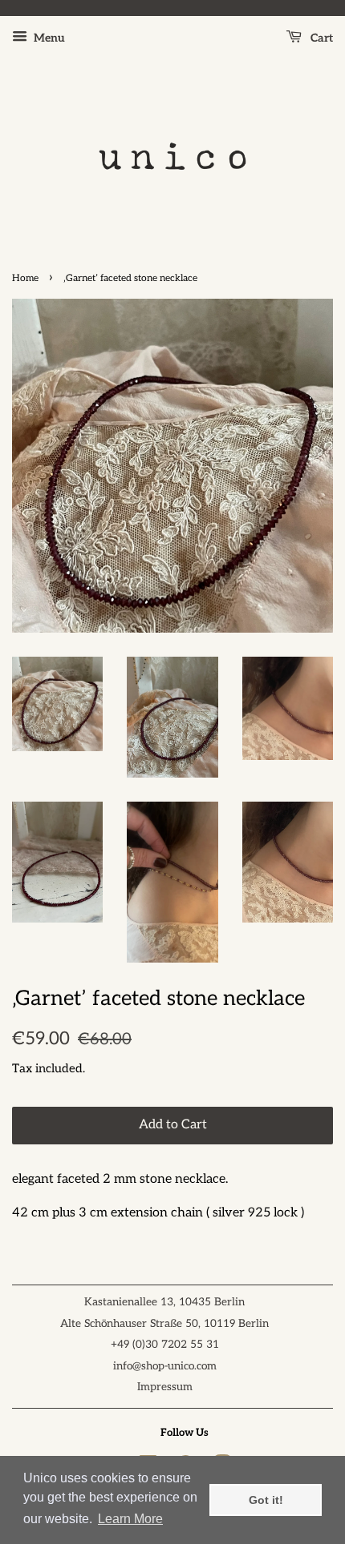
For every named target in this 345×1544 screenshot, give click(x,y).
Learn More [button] (130, 1519)
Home (25, 278)
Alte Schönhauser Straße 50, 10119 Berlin (164, 1323)
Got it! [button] (266, 1500)
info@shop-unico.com (165, 1366)
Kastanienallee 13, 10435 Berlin (164, 1302)
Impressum (165, 1387)
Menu (48, 38)
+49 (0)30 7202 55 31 (165, 1344)
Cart (320, 38)
